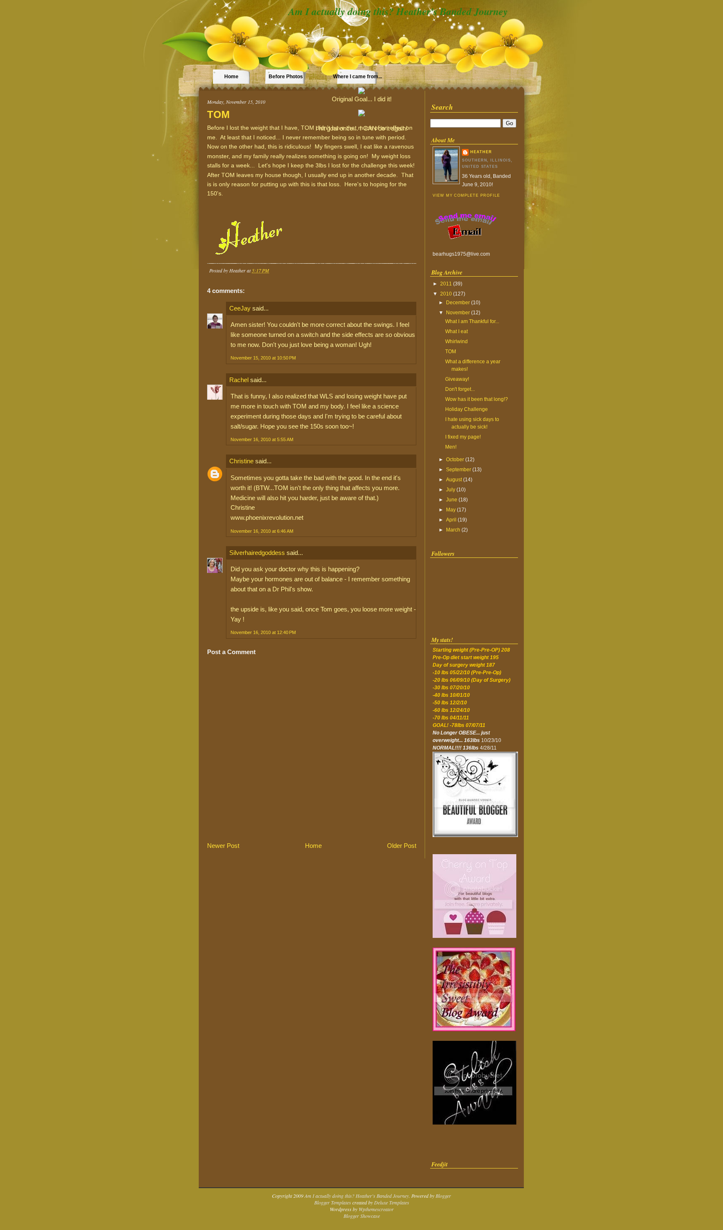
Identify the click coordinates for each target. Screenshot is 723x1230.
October (455, 459)
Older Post (401, 845)
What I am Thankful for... (472, 321)
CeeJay (240, 308)
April (451, 520)
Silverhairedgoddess (257, 552)
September (458, 469)
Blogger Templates (332, 1202)
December (458, 303)
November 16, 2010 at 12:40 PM (263, 632)
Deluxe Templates (391, 1202)
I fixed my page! (463, 437)
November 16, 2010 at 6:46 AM (262, 531)
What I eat (456, 331)
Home (231, 77)
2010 (446, 294)
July (450, 490)
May (451, 510)
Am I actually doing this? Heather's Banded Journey (398, 11)
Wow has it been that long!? (476, 399)
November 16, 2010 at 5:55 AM (262, 439)
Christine (241, 461)
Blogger (443, 1195)
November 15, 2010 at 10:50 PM (263, 357)
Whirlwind (456, 341)
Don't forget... (460, 389)
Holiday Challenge (466, 409)
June (451, 500)
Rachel (239, 379)
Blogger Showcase (362, 1215)
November (458, 313)
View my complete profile (466, 195)
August (454, 480)
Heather (481, 152)
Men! (450, 447)
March (453, 530)
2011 (446, 284)
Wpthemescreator (376, 1209)
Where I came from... (357, 77)
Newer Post (223, 845)
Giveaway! (457, 379)
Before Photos (286, 77)
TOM (218, 114)
